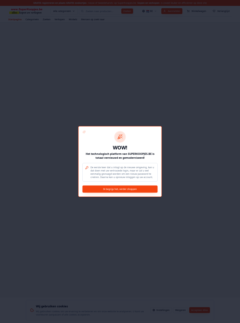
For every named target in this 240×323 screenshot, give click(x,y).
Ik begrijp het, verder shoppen (120, 189)
